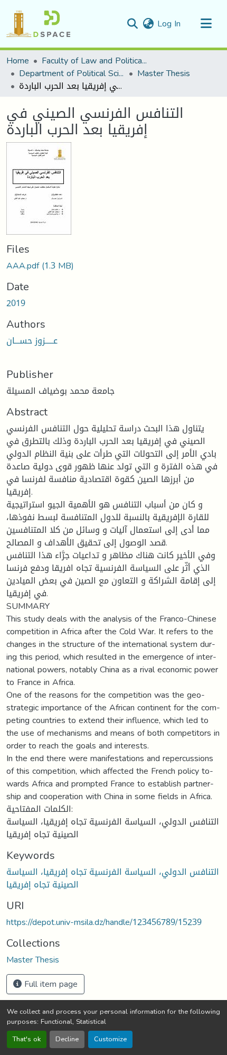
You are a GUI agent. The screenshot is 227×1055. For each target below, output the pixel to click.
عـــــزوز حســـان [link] (32, 340)
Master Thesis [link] (163, 73)
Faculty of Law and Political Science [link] (94, 60)
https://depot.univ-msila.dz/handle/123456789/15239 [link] (104, 922)
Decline (67, 1039)
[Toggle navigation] (206, 24)
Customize (110, 1039)
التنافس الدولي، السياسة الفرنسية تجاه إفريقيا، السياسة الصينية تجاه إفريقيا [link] (112, 878)
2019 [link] (15, 303)
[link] (113, 266)
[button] (38, 24)
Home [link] (17, 60)
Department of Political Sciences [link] (72, 73)
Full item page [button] (50, 984)
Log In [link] (169, 23)
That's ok (27, 1039)
